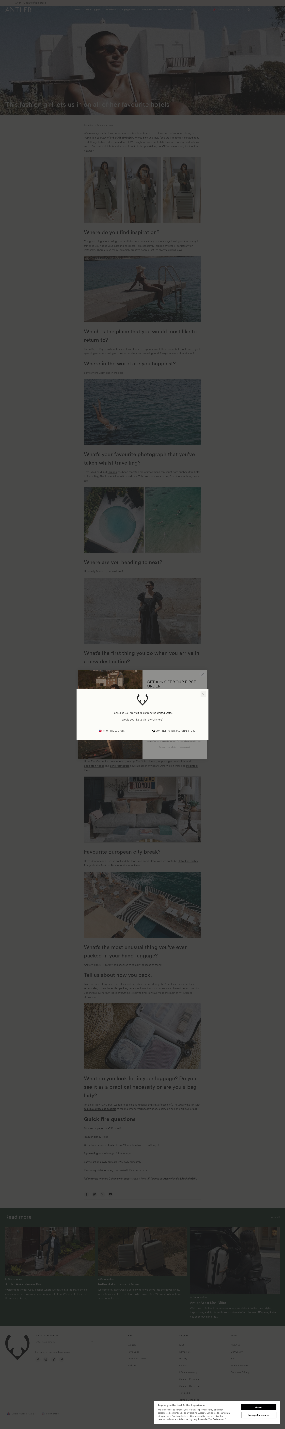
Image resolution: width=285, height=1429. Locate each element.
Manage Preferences (258, 1415)
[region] (217, 1412)
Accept (259, 1407)
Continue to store (175, 731)
